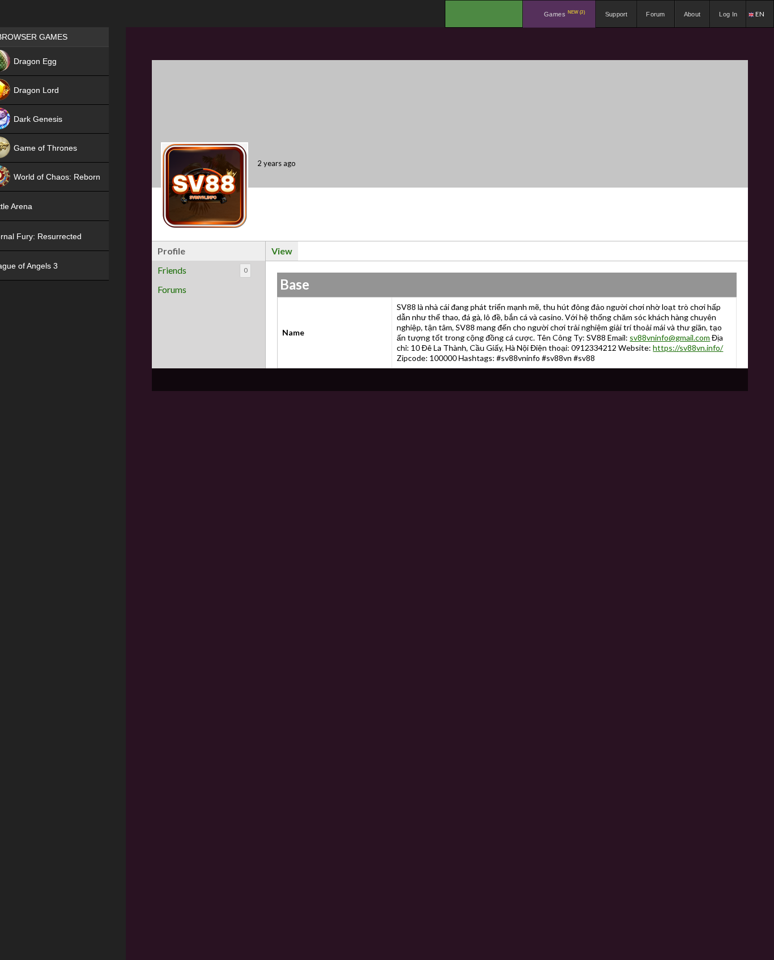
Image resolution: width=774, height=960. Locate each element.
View (281, 250)
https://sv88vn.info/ (688, 347)
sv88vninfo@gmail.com (670, 337)
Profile (171, 250)
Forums (172, 289)
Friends (202, 270)
